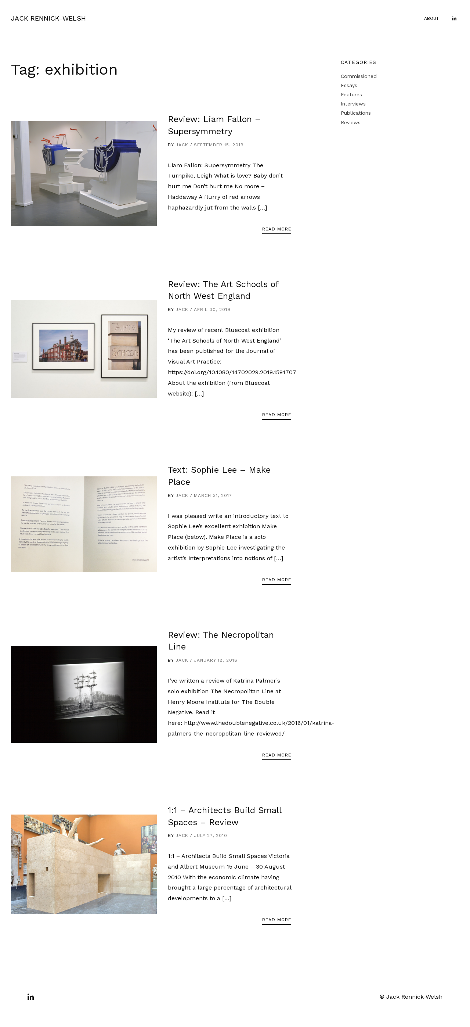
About (431, 18)
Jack (182, 144)
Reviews (351, 122)
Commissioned (359, 76)
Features (351, 94)
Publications (356, 113)
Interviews (353, 104)
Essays (349, 85)
